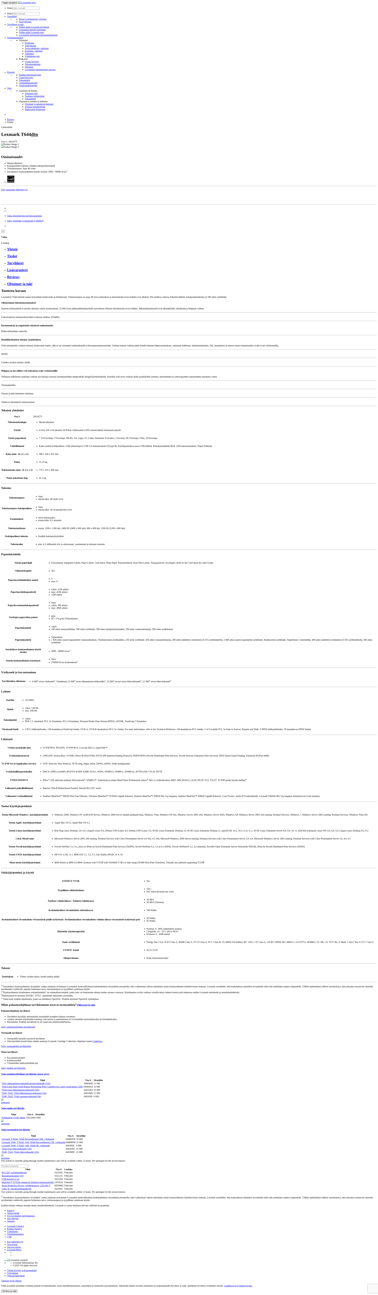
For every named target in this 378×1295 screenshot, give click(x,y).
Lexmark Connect (15, 1226)
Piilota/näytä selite (86, 1005)
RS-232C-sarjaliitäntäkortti (14, 1172)
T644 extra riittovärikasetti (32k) (17, 1149)
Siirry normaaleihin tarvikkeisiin (16, 1046)
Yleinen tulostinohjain (35, 107)
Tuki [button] (9, 88)
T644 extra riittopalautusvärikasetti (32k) (20, 1090)
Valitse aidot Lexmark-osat (31, 32)
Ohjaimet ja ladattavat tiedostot (39, 104)
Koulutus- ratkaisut (34, 51)
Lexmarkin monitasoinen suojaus (40, 69)
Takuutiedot (24, 80)
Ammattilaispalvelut (28, 83)
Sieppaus (29, 67)
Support (10, 1221)
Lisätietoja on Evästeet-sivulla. (238, 1286)
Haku (9, 8)
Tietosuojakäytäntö (16, 1275)
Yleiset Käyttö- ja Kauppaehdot (22, 1270)
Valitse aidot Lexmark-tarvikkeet (34, 27)
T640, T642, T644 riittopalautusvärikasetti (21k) (24, 1093)
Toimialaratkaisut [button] (15, 37)
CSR (9, 1237)
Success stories (14, 1247)
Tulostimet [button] (12, 16)
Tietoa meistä (13, 1213)
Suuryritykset (25, 22)
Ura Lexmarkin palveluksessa (21, 1216)
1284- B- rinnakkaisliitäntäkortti (16, 1189)
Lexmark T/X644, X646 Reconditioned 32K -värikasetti (28, 1139)
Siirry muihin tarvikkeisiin (13, 1068)
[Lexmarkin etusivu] (27, 2)
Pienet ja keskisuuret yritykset (33, 19)
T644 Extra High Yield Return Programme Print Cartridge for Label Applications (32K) (42, 1086)
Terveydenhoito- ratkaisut (37, 48)
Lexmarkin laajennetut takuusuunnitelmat (38, 35)
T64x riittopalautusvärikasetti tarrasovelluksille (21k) (26, 1083)
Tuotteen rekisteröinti (34, 96)
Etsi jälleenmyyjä (15, 1242)
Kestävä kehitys (14, 1229)
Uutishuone (12, 1231)
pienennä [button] (5, 1102)
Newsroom (12, 1244)
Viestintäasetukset (15, 1234)
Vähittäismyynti (32, 56)
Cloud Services (32, 61)
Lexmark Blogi (14, 1250)
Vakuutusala (30, 45)
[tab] (192, 249)
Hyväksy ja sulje (9, 1291)
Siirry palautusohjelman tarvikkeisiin (18, 1027)
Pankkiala (29, 43)
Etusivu (10, 119)
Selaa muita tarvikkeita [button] (12, 1108)
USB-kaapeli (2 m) (10, 1179)
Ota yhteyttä (12, 1218)
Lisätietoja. (98, 1041)
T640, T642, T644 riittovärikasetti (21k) (20, 1152)
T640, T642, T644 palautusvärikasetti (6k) (21, 1096)
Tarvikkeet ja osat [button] (15, 24)
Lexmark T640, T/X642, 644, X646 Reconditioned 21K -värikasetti (33, 1142)
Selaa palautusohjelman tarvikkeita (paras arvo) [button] (25, 1074)
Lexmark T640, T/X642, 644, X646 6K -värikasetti (26, 1145)
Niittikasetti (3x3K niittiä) (13, 1117)
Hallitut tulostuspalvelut (30, 75)
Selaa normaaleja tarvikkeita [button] (15, 1129)
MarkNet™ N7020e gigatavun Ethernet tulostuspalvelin (28, 1182)
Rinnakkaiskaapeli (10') (13, 1176)
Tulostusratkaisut (32, 64)
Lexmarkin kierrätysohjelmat (32, 29)
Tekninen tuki (31, 93)
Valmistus (29, 53)
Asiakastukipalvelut (28, 85)
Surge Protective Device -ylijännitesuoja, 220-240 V (26, 1185)
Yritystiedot (12, 1273)
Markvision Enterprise (35, 109)
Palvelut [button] (11, 72)
